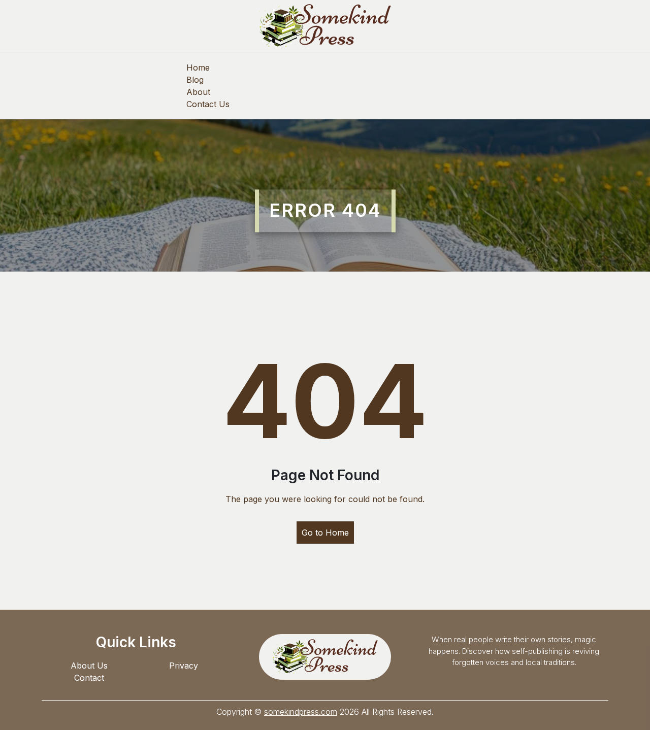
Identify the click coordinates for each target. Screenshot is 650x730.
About (198, 92)
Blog (195, 80)
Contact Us (208, 104)
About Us (89, 665)
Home (198, 67)
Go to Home (325, 532)
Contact (89, 678)
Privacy (183, 665)
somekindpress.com (300, 712)
